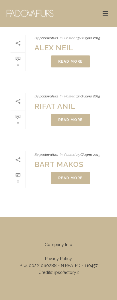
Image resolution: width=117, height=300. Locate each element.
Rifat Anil (55, 106)
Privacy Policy (58, 258)
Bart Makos (58, 164)
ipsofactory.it (66, 272)
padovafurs (49, 38)
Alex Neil (54, 47)
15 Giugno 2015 (88, 38)
